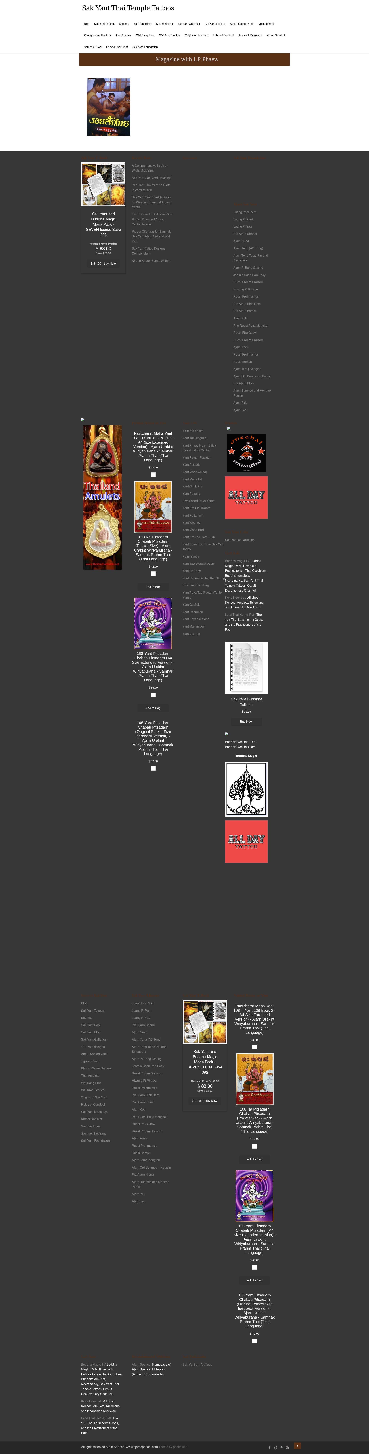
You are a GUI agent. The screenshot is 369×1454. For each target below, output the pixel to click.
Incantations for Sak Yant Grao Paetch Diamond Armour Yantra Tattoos (152, 219)
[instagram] (287, 1447)
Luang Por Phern (245, 212)
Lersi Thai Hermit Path (240, 614)
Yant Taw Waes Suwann (199, 563)
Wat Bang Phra (145, 35)
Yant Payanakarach (196, 619)
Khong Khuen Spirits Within (151, 260)
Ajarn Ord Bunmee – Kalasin (252, 376)
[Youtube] (275, 1447)
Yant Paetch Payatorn (197, 457)
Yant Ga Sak (191, 604)
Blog (86, 24)
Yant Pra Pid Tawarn (196, 508)
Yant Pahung (191, 493)
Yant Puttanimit (193, 515)
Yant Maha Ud (192, 479)
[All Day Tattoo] (246, 497)
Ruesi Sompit (242, 361)
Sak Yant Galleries (189, 24)
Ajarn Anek (240, 347)
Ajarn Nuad (241, 241)
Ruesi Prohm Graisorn (248, 282)
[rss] (281, 1447)
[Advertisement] (204, 229)
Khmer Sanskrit (275, 35)
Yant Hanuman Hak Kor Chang (204, 578)
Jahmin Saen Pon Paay (249, 275)
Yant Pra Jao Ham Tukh (199, 537)
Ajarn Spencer (141, 1364)
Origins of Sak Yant (196, 35)
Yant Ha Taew (192, 570)
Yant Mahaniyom (194, 626)
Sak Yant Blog (164, 24)
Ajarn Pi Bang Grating (248, 267)
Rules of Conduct (223, 35)
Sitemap (124, 24)
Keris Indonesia (235, 597)
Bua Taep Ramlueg (196, 585)
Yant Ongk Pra (192, 486)
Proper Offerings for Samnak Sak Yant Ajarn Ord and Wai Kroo (151, 236)
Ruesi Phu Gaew (245, 332)
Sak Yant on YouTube (240, 540)
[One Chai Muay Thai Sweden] (246, 453)
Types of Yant (265, 24)
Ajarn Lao (240, 410)
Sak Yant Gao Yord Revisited (151, 177)
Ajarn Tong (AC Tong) (248, 248)
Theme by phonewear (173, 1447)
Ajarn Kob (240, 318)
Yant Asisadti (191, 464)
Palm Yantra (191, 556)
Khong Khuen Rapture (97, 35)
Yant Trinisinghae (194, 438)
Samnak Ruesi (93, 47)
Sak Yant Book (142, 24)
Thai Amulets (124, 35)
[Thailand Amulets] (102, 497)
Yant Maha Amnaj (195, 472)
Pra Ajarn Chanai (245, 233)
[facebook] (270, 1447)
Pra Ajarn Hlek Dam (247, 303)
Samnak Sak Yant (117, 47)
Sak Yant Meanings (250, 35)
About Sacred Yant (241, 24)
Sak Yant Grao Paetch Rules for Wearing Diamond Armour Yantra (152, 202)
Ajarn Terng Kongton (247, 368)
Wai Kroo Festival (169, 35)
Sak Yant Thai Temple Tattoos (128, 7)
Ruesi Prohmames (246, 296)
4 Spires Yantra (193, 430)
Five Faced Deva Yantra (199, 500)
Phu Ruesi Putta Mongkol (250, 325)
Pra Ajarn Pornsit (245, 311)
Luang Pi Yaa (242, 226)
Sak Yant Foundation (145, 47)
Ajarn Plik (240, 402)
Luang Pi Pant (243, 219)
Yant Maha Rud (193, 530)
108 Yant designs (214, 24)
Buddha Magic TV (237, 560)
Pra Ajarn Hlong (244, 383)
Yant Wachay (191, 522)
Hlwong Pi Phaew (245, 289)
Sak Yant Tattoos (104, 24)
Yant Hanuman (193, 612)
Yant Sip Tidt (191, 633)
